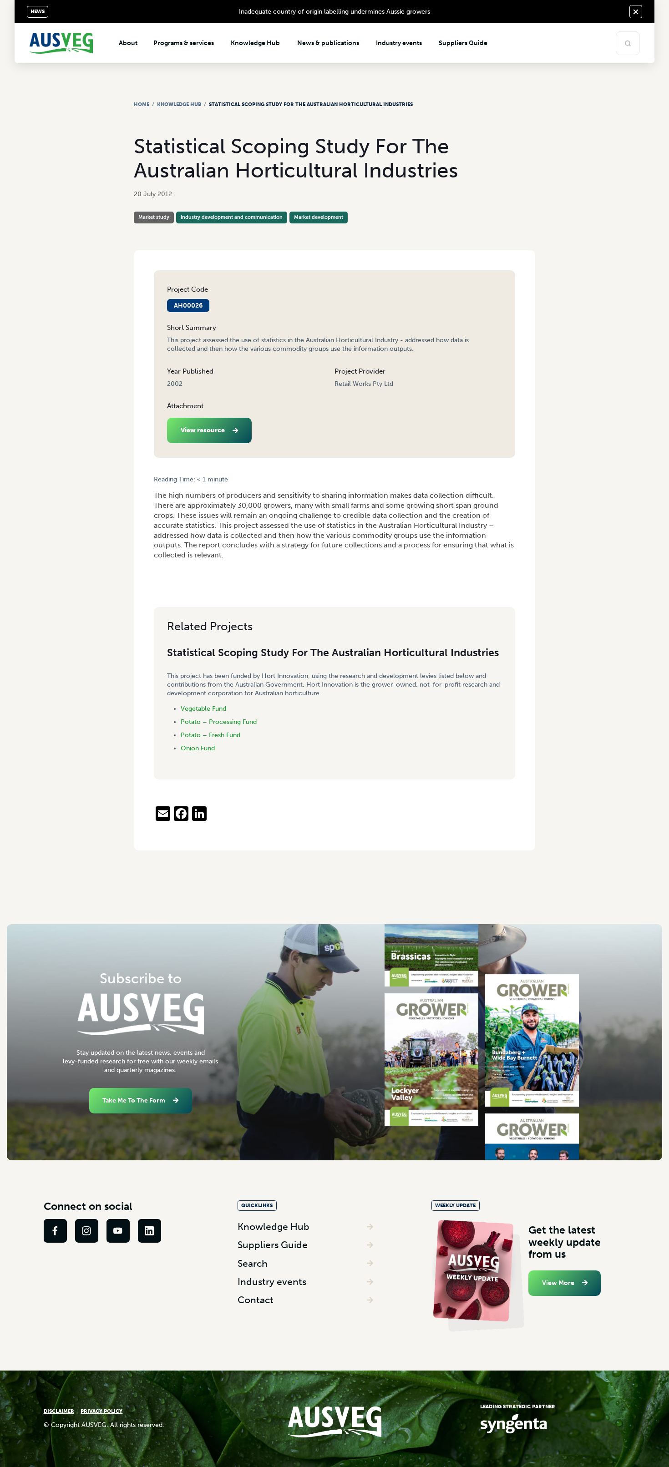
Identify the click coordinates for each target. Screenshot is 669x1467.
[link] (55, 1230)
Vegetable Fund (203, 709)
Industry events (272, 1281)
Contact (256, 1299)
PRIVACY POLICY (101, 1411)
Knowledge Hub (179, 104)
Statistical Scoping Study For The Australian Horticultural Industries (333, 652)
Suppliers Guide (273, 1244)
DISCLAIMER (59, 1411)
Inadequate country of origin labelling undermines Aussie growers (334, 11)
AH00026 (188, 305)
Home (141, 104)
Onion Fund (198, 748)
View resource (203, 430)
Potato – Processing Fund (219, 722)
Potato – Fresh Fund (210, 735)
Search (253, 1263)
